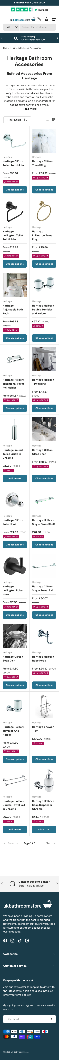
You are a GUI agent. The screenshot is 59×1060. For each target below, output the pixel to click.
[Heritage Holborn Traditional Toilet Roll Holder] (15, 359)
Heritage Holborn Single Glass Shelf (43, 522)
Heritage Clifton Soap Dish (13, 658)
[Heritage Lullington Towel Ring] (44, 211)
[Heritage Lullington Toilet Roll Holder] (15, 211)
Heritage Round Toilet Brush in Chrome (13, 454)
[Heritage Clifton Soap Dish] (15, 636)
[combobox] (29, 27)
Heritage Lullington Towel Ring (42, 235)
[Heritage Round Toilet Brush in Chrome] (15, 429)
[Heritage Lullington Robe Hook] (15, 566)
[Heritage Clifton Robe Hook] (15, 500)
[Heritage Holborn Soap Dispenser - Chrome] (44, 780)
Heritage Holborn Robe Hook (43, 658)
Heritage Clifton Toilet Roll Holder (13, 163)
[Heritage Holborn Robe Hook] (44, 636)
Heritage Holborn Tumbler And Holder (14, 730)
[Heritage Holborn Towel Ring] (44, 359)
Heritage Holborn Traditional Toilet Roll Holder (14, 383)
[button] (53, 19)
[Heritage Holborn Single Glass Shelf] (44, 500)
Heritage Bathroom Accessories (26, 48)
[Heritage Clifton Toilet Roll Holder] (15, 141)
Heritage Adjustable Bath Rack (13, 309)
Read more (30, 108)
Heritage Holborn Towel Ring (43, 381)
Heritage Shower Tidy (43, 729)
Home (6, 48)
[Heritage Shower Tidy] (44, 706)
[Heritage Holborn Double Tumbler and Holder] (44, 285)
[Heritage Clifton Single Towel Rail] (44, 566)
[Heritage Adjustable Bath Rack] (15, 285)
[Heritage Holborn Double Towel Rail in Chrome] (15, 780)
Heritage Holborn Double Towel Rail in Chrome (14, 805)
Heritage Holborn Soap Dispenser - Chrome (43, 805)
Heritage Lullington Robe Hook (13, 590)
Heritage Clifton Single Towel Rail (42, 588)
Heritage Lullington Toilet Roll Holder (13, 235)
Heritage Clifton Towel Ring (42, 163)
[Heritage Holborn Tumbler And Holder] (15, 706)
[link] (12, 843)
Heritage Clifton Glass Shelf (42, 452)
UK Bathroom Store (20, 1052)
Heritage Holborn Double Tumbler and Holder (43, 309)
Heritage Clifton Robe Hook (13, 522)
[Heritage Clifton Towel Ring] (44, 141)
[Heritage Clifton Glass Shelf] (44, 429)
